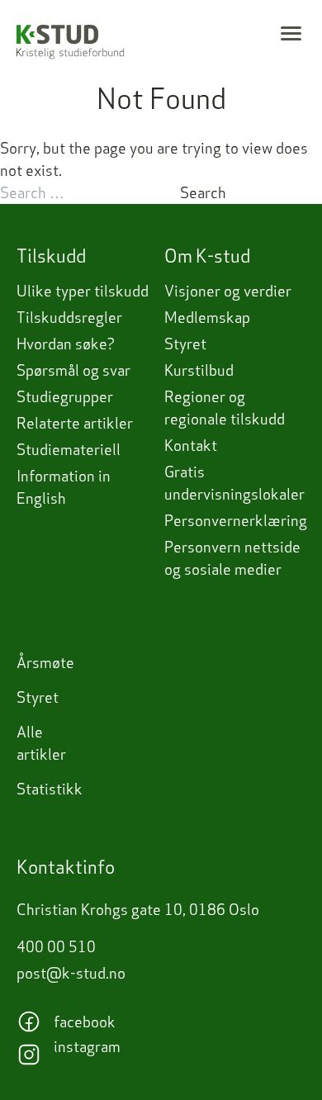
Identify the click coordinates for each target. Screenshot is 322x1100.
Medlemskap (207, 317)
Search (203, 192)
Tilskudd (51, 256)
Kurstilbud (199, 370)
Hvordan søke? (66, 343)
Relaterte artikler (75, 423)
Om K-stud (207, 256)
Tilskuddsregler (69, 317)
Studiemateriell (69, 449)
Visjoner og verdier (227, 291)
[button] (291, 33)
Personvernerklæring (235, 520)
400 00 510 (56, 946)
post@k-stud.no (71, 973)
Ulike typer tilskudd (83, 291)
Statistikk (50, 789)
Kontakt (190, 445)
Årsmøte (45, 662)
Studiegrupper (65, 396)
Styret (185, 343)
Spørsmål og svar (73, 370)
